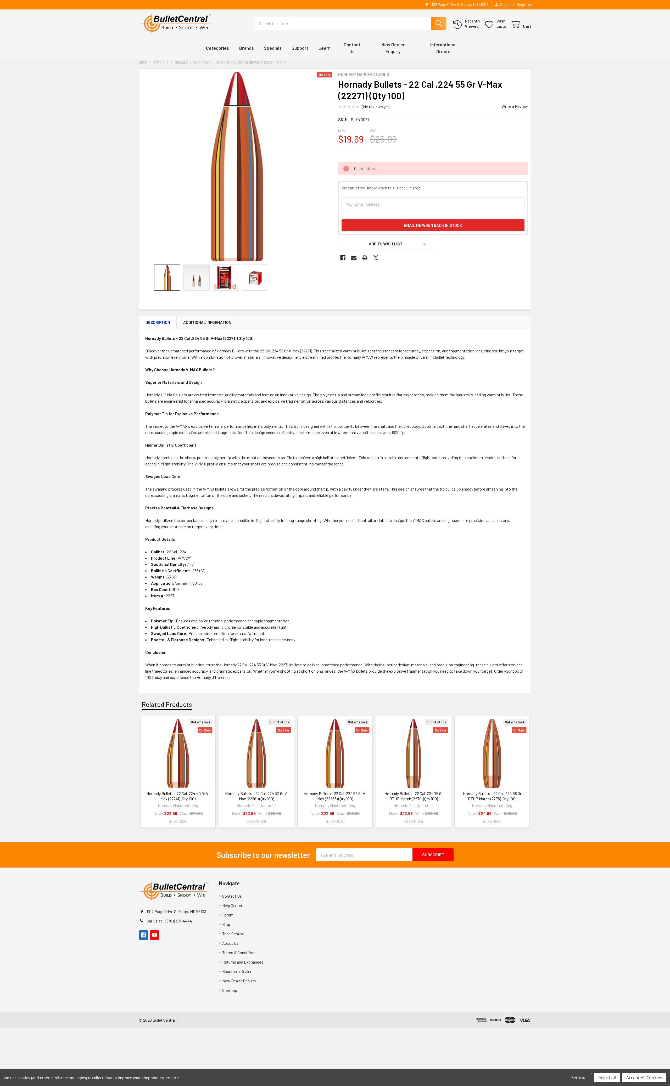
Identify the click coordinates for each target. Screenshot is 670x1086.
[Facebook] (343, 257)
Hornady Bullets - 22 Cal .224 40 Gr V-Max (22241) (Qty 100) (178, 796)
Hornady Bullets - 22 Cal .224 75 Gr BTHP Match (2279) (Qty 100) (413, 796)
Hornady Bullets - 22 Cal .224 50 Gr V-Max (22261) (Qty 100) (256, 796)
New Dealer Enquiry (239, 980)
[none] (237, 166)
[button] (385, 244)
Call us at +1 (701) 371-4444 (169, 920)
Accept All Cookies (644, 1078)
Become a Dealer (237, 971)
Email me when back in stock (433, 225)
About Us (230, 943)
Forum (227, 914)
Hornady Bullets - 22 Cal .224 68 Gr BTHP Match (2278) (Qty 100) (492, 796)
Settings (579, 1078)
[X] (376, 257)
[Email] (354, 257)
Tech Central (233, 933)
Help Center (232, 905)
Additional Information (207, 322)
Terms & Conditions (239, 952)
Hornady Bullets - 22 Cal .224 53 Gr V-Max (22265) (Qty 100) (335, 796)
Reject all (607, 1078)
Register (523, 4)
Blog (226, 924)
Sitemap (229, 990)
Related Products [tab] (167, 704)
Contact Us (232, 895)
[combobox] (350, 23)
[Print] (365, 257)
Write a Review (514, 106)
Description (158, 322)
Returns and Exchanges (242, 961)
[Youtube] (154, 935)
